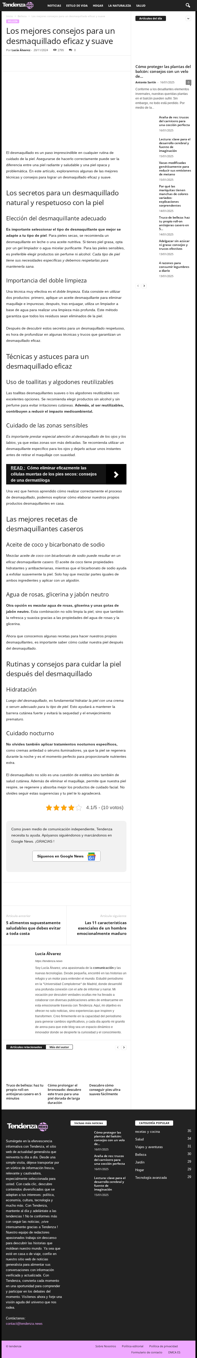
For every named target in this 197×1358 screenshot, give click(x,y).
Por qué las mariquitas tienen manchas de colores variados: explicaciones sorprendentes (173, 196)
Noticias (54, 5)
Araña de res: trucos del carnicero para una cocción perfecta (174, 121)
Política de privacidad (163, 1346)
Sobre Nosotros (105, 1346)
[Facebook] (11, 63)
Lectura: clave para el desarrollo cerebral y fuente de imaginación (174, 145)
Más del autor (59, 1047)
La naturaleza (119, 5)
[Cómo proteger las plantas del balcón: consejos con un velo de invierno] (163, 44)
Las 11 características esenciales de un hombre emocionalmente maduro (101, 928)
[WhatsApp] (47, 63)
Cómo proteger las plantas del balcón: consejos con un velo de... (163, 71)
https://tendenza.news (49, 961)
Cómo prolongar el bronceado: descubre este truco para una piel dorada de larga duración (64, 1094)
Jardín (139, 1162)
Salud (140, 5)
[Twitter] (23, 63)
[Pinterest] (35, 63)
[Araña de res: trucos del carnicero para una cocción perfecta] (145, 123)
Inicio (9, 16)
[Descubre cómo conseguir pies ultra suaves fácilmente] (107, 1068)
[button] (187, 5)
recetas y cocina (147, 1132)
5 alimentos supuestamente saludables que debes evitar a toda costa (33, 928)
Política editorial (132, 1346)
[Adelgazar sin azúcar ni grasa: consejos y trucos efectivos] (145, 246)
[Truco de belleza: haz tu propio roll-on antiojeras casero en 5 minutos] (24, 1068)
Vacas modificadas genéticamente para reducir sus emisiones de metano (175, 168)
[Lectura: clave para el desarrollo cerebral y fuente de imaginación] (145, 145)
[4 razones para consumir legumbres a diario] (145, 268)
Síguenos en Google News (61, 856)
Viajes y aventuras (149, 1147)
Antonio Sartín (145, 82)
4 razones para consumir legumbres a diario (174, 267)
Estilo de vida (77, 5)
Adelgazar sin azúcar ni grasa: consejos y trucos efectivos (174, 245)
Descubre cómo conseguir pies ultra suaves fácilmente (105, 1089)
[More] (58, 63)
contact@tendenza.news (24, 1324)
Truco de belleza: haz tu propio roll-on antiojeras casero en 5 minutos (24, 1092)
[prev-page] (117, 1047)
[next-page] (123, 1047)
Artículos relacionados (26, 1047)
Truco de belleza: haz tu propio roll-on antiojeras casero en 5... (174, 223)
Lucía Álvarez (21, 50)
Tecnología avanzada (151, 1178)
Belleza (22, 16)
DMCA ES (174, 1352)
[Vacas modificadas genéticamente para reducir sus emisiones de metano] (145, 168)
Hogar (98, 5)
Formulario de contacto (146, 1352)
